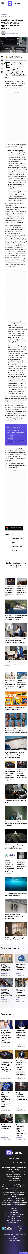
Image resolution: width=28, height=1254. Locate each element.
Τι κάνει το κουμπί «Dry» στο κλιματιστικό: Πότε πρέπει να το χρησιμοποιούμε (14, 916)
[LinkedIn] (2, 64)
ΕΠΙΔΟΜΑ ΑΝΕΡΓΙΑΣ (17, 538)
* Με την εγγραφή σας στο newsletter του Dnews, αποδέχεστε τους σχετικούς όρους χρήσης (15, 441)
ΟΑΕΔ (11, 83)
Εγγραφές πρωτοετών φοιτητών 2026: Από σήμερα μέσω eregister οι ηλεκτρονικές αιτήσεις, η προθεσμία (15, 640)
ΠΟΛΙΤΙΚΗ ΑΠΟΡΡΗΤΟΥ (14, 1216)
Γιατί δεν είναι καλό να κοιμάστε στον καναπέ (6, 1126)
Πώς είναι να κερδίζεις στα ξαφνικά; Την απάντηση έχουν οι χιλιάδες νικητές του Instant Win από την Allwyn (16, 730)
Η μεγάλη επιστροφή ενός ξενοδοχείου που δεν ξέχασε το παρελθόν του (21, 684)
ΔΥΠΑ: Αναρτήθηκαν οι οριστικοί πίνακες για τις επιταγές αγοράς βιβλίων (6, 967)
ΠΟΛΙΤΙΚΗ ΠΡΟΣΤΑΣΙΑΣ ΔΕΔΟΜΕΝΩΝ (14, 1214)
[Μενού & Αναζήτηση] (2, 3)
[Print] (2, 72)
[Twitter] (2, 60)
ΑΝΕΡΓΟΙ (14, 550)
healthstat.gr (4, 1077)
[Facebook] (2, 56)
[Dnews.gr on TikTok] (14, 1162)
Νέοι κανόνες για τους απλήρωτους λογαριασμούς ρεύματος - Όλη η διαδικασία (21, 590)
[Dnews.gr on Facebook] (3, 1162)
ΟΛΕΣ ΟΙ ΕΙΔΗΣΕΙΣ (14, 1158)
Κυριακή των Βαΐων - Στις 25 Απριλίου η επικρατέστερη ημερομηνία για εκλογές (15, 663)
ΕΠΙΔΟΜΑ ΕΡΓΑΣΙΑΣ (17, 546)
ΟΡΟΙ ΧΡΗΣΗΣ (14, 1212)
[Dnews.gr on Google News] (17, 1162)
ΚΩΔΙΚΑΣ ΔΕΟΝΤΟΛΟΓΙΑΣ (14, 1220)
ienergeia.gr (4, 1044)
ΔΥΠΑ (13, 542)
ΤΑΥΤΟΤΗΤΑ (14, 1208)
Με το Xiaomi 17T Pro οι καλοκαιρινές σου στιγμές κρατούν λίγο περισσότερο (10, 684)
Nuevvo (18, 1240)
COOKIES (14, 1218)
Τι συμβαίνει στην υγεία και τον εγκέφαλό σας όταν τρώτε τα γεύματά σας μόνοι (22, 773)
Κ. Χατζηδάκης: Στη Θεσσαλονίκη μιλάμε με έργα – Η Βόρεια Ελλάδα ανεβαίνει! (21, 1034)
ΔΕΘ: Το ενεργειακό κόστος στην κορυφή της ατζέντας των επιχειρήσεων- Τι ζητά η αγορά (14, 846)
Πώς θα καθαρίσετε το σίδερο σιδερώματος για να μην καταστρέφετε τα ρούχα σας (16, 823)
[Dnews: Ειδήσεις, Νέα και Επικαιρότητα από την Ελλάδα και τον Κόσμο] (14, 3)
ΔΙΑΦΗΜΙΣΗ (14, 1210)
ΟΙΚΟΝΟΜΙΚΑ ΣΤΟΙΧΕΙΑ (14, 1222)
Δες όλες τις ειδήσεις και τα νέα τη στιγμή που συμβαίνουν (16, 565)
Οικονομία (4, 14)
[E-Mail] (2, 68)
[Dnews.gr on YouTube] (21, 1162)
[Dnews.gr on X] (7, 1162)
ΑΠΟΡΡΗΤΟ (24, 1252)
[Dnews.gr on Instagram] (10, 1162)
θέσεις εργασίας (19, 207)
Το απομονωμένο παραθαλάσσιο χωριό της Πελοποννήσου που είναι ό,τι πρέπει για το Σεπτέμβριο (16, 617)
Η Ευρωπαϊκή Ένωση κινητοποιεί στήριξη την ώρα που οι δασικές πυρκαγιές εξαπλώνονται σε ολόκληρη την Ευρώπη (6, 1099)
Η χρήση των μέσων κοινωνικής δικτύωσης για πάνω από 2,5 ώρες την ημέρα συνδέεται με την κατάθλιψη (10, 775)
